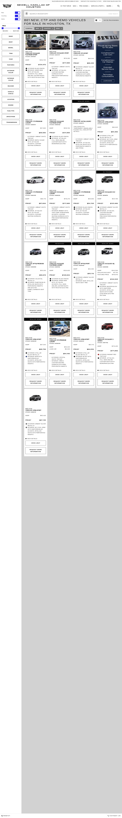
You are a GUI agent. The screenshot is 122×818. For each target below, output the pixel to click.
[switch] (10, 13)
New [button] (75, 6)
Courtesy (4, 16)
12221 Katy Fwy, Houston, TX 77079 (91, 1)
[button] (118, 6)
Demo (3, 19)
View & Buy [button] (35, 86)
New (2, 12)
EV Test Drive (66, 6)
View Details (32, 81)
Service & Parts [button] (97, 6)
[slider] (2, 28)
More (108, 6)
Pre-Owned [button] (83, 6)
